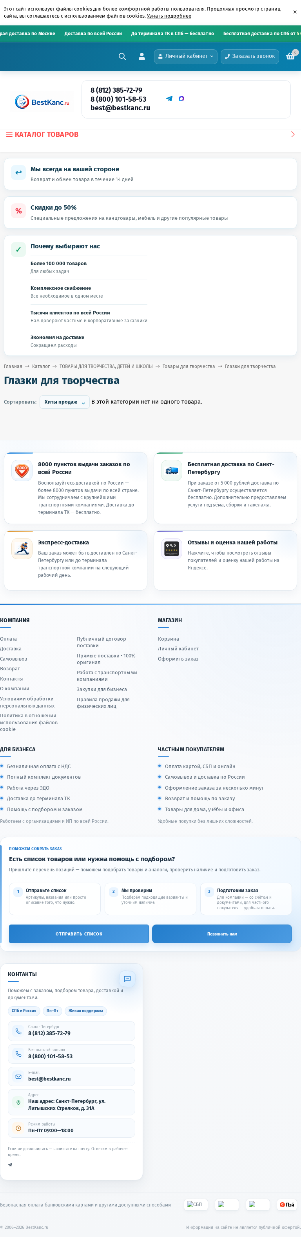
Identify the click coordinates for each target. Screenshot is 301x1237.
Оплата (8, 639)
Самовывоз (13, 659)
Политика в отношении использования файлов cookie (29, 722)
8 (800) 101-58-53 (118, 99)
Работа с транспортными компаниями (107, 676)
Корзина (168, 639)
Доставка (11, 649)
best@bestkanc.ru (120, 108)
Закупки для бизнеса (102, 689)
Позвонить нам (222, 934)
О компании (14, 688)
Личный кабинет (178, 649)
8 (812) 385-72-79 (116, 90)
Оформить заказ (178, 659)
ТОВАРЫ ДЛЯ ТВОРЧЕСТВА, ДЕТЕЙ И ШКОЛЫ (106, 366)
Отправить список (79, 934)
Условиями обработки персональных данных (27, 702)
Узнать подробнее (169, 16)
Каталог (41, 366)
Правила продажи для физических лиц (103, 703)
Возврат (10, 668)
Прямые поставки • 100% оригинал (106, 659)
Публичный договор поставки (101, 642)
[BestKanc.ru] (39, 101)
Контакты (11, 679)
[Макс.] (181, 98)
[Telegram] (169, 98)
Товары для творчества (189, 366)
